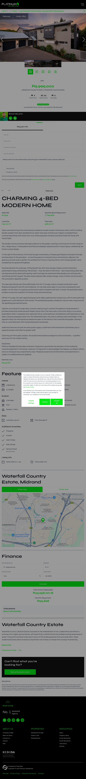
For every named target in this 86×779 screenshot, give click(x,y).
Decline (44, 402)
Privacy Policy (30, 387)
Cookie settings (31, 402)
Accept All (56, 402)
